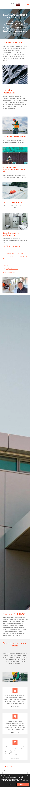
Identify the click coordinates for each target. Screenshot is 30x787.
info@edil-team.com (12, 269)
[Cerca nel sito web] (2, 4)
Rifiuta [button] (10, 784)
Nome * (4, 770)
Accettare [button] (22, 784)
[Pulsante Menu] (28, 4)
